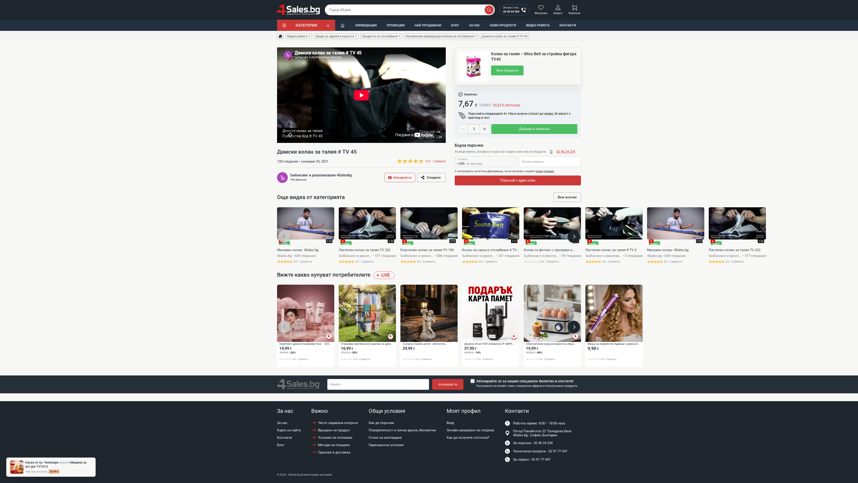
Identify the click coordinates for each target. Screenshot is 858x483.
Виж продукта (507, 70)
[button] (284, 236)
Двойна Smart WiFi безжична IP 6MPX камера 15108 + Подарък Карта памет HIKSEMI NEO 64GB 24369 (488, 344)
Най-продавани (427, 25)
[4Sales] (298, 9)
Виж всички (567, 197)
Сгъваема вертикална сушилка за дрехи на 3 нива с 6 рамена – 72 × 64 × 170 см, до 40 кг (366, 344)
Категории (306, 25)
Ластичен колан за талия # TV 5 (610, 250)
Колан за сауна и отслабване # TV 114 (489, 250)
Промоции (396, 25)
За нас (474, 25)
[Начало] (342, 25)
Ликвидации (366, 25)
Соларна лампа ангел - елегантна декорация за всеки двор (424, 344)
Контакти (567, 25)
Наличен (470, 94)
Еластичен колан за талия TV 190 (427, 250)
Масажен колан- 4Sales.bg (297, 250)
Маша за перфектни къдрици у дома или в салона (613, 344)
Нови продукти (503, 25)
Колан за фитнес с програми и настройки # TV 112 (548, 250)
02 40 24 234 (565, 152)
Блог (455, 25)
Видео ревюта (538, 25)
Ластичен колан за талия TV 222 (364, 250)
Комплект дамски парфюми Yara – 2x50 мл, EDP (304, 344)
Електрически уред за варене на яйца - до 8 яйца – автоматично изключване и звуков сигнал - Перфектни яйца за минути (551, 344)
